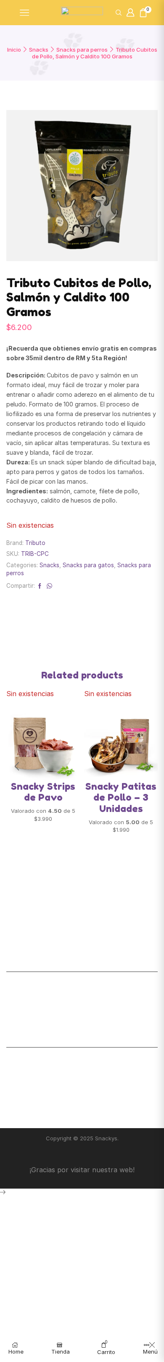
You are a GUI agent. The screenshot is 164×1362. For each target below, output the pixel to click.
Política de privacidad (36, 1079)
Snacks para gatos (88, 565)
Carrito (16, 1004)
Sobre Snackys (27, 1059)
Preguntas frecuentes (37, 1070)
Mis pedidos (23, 1014)
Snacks (38, 49)
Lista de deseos (29, 994)
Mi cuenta (20, 984)
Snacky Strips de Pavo (43, 792)
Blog (12, 1109)
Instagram (20, 1099)
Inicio (14, 49)
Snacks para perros (82, 49)
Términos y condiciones (40, 1089)
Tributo (35, 543)
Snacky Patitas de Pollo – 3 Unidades (120, 797)
